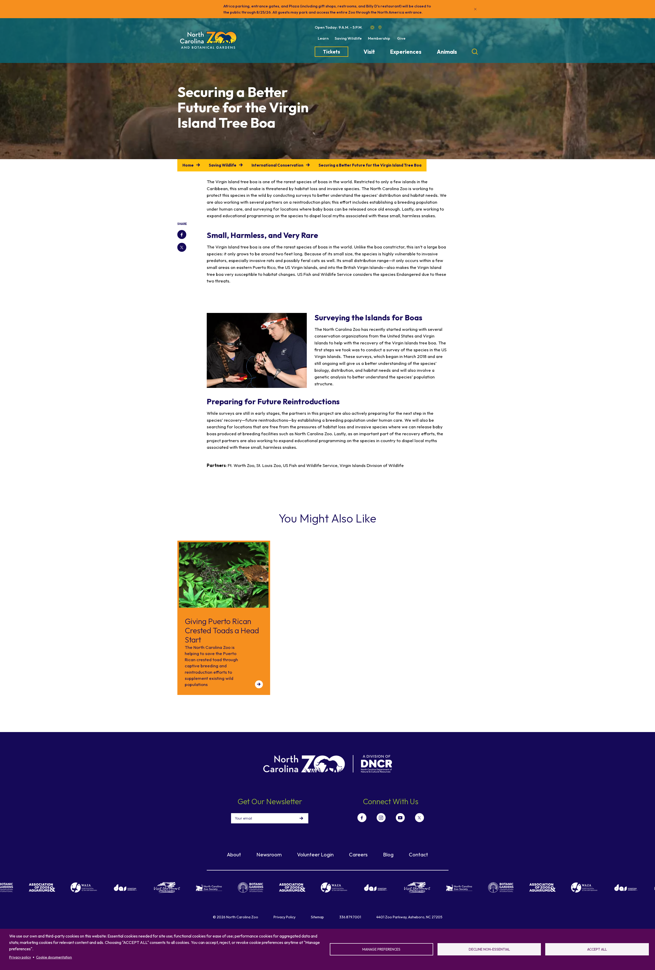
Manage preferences (381, 949)
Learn (323, 38)
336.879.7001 (350, 917)
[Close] (475, 9)
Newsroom (269, 854)
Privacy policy (20, 957)
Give (401, 38)
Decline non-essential (489, 949)
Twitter (181, 247)
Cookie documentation (54, 957)
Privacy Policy (285, 917)
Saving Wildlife (348, 38)
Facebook (181, 234)
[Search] (475, 52)
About (234, 854)
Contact (418, 854)
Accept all (597, 949)
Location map (380, 27)
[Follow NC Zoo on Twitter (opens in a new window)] (419, 817)
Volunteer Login (315, 854)
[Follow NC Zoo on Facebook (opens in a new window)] (361, 817)
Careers (358, 854)
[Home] (208, 40)
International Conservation (277, 165)
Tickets (331, 52)
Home (188, 165)
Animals (447, 52)
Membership (379, 38)
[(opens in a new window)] (18, 887)
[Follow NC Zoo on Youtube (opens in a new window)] (400, 817)
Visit (369, 52)
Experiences (405, 52)
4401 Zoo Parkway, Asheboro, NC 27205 (409, 917)
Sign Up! (301, 818)
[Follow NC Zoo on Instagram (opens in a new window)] (381, 817)
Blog (388, 854)
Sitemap (317, 917)
